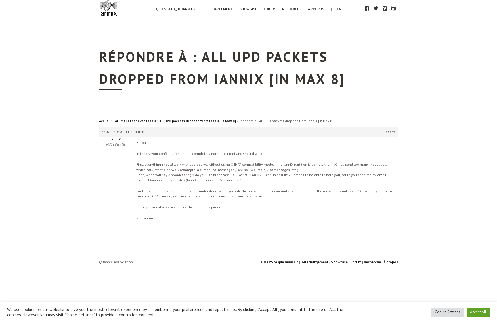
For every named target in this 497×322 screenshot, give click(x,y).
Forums (119, 121)
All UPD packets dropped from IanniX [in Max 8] (197, 121)
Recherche (291, 9)
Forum (270, 9)
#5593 (391, 131)
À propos (316, 9)
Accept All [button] (478, 312)
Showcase (248, 9)
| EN (336, 9)
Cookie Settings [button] (447, 312)
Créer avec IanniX (142, 121)
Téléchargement (217, 9)
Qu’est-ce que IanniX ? (175, 9)
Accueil (104, 121)
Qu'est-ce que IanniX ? (279, 262)
